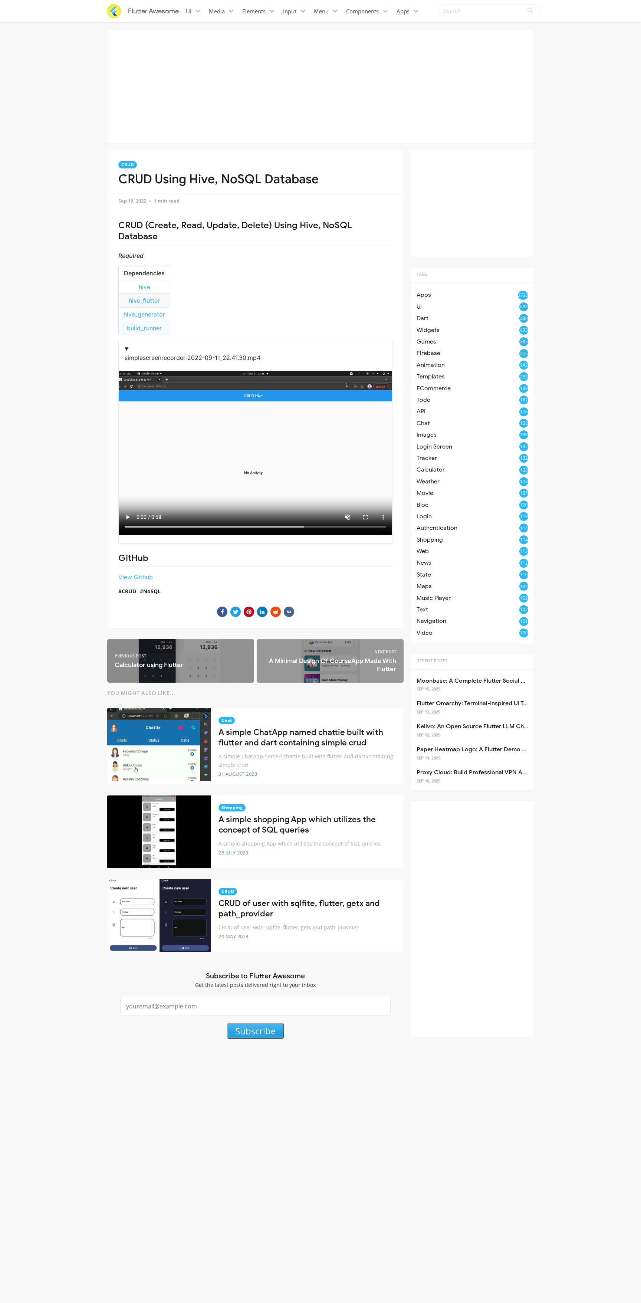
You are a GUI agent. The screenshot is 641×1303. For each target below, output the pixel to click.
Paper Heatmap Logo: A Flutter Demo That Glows (485, 749)
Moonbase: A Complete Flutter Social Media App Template (497, 681)
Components (362, 11)
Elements (254, 11)
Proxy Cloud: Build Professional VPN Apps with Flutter (491, 772)
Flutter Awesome (153, 11)
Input (289, 11)
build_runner (144, 328)
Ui (188, 11)
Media (217, 11)
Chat (226, 720)
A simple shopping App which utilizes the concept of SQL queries (297, 824)
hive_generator (144, 314)
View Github (135, 577)
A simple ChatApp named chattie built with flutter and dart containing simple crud (300, 737)
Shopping (232, 807)
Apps (403, 11)
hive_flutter (144, 300)
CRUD (127, 164)
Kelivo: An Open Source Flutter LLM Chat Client (482, 726)
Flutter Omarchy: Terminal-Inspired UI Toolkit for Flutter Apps (500, 703)
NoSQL (152, 591)
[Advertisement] (320, 85)
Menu (321, 11)
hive (144, 287)
